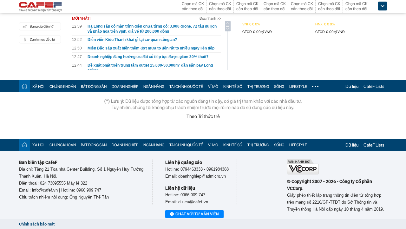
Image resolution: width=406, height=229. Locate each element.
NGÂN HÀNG (153, 86)
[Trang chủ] (24, 86)
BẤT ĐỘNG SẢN (94, 86)
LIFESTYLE (298, 86)
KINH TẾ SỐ (232, 86)
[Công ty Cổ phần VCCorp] (303, 173)
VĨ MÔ (213, 86)
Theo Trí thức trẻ (203, 116)
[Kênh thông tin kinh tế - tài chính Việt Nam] (40, 7)
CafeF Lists (373, 86)
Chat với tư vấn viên (197, 214)
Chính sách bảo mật (37, 224)
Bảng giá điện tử (41, 26)
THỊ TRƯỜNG (258, 86)
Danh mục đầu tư (42, 39)
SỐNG (279, 86)
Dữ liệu (351, 86)
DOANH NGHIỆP (125, 86)
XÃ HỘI (38, 86)
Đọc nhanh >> (210, 18)
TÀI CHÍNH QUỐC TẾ (186, 86)
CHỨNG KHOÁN (62, 86)
